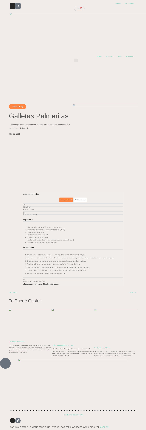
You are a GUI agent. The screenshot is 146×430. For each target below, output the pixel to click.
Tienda (118, 3)
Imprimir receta (67, 200)
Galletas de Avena (102, 348)
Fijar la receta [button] (81, 200)
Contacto (130, 56)
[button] (76, 60)
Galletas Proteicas (16, 342)
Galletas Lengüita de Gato (63, 345)
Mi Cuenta (129, 3)
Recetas (109, 56)
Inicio (99, 56)
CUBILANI (104, 427)
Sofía (119, 56)
